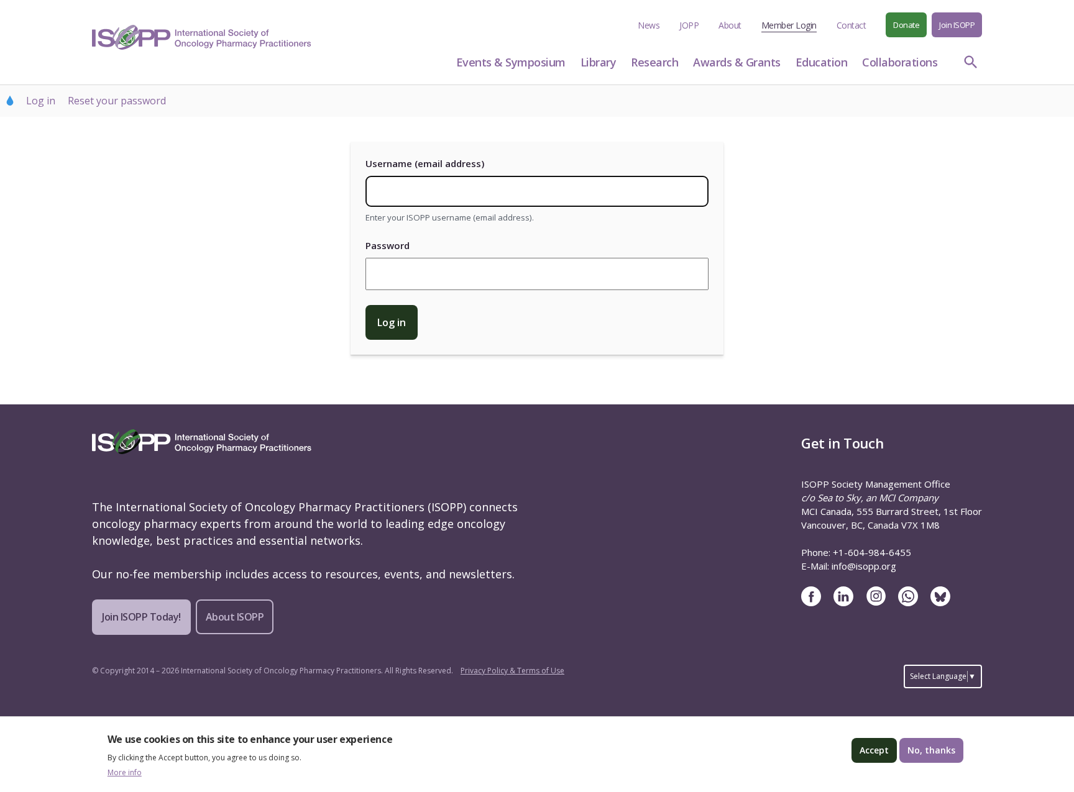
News (648, 25)
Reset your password (117, 100)
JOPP (689, 25)
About (729, 25)
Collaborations (899, 62)
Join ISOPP (957, 24)
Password (387, 245)
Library (599, 62)
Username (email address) (424, 163)
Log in (40, 100)
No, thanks (931, 750)
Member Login (789, 25)
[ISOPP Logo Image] (201, 37)
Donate (906, 24)
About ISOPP (235, 617)
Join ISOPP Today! (141, 617)
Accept (874, 750)
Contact (851, 25)
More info (125, 772)
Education (822, 62)
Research (654, 62)
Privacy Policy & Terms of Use (512, 670)
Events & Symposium (511, 62)
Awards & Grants (737, 62)
